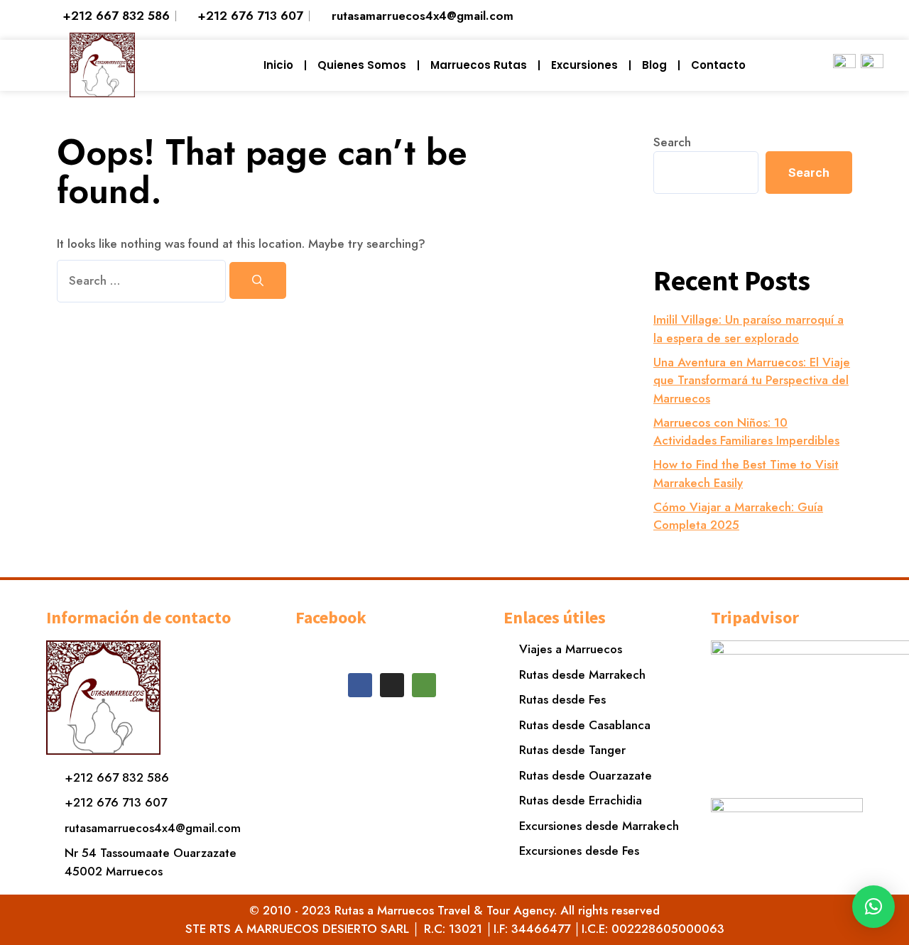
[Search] (257, 280)
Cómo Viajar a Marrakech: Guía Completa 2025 (738, 516)
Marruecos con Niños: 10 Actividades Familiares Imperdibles (746, 431)
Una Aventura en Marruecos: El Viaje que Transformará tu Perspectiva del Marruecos (751, 380)
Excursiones (584, 65)
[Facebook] (360, 685)
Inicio (278, 65)
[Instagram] (392, 685)
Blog (654, 65)
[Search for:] (143, 280)
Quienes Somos (361, 65)
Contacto (718, 65)
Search (672, 142)
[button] (873, 906)
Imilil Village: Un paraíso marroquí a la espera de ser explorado (748, 328)
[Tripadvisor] (424, 685)
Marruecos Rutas (478, 65)
